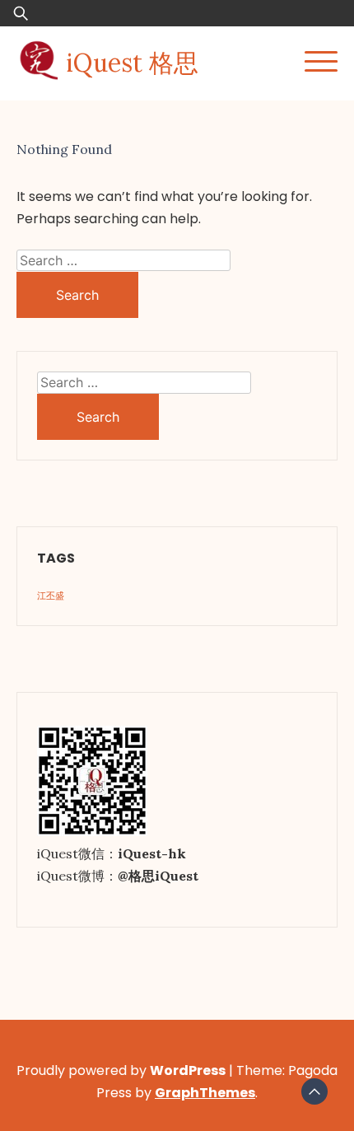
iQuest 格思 (132, 62)
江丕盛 (50, 595)
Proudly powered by (121, 1070)
